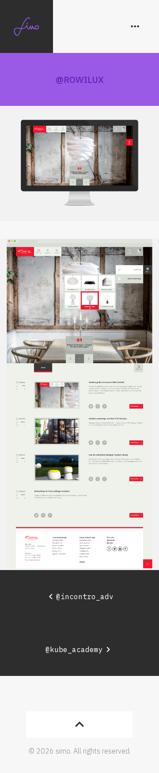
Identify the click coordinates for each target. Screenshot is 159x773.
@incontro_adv (85, 596)
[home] (26, 26)
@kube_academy (74, 649)
